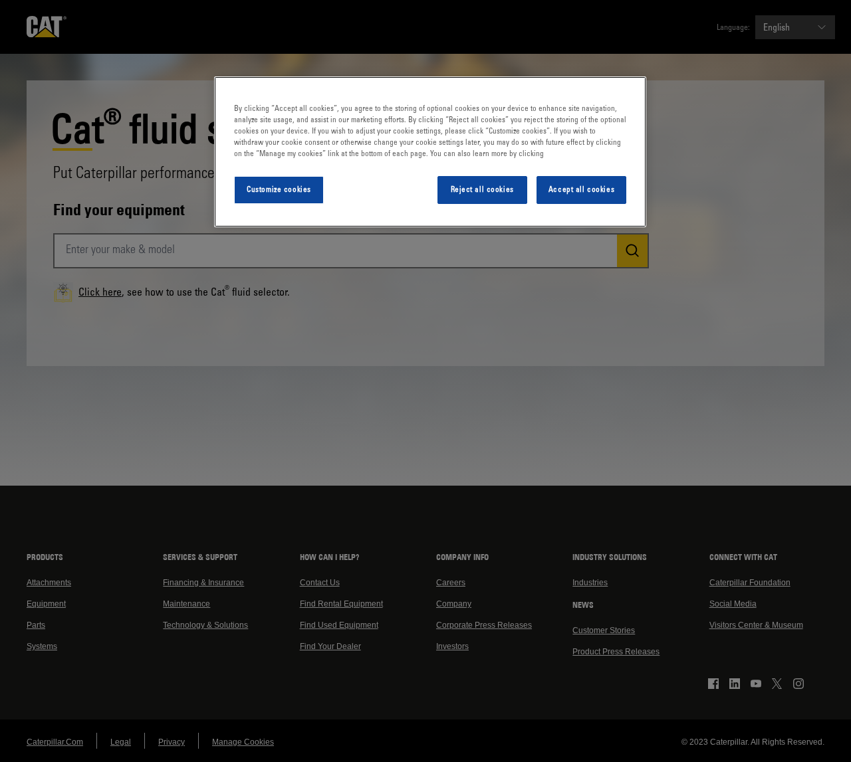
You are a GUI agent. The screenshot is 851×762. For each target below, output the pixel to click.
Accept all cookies (581, 189)
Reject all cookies (482, 189)
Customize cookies (279, 189)
